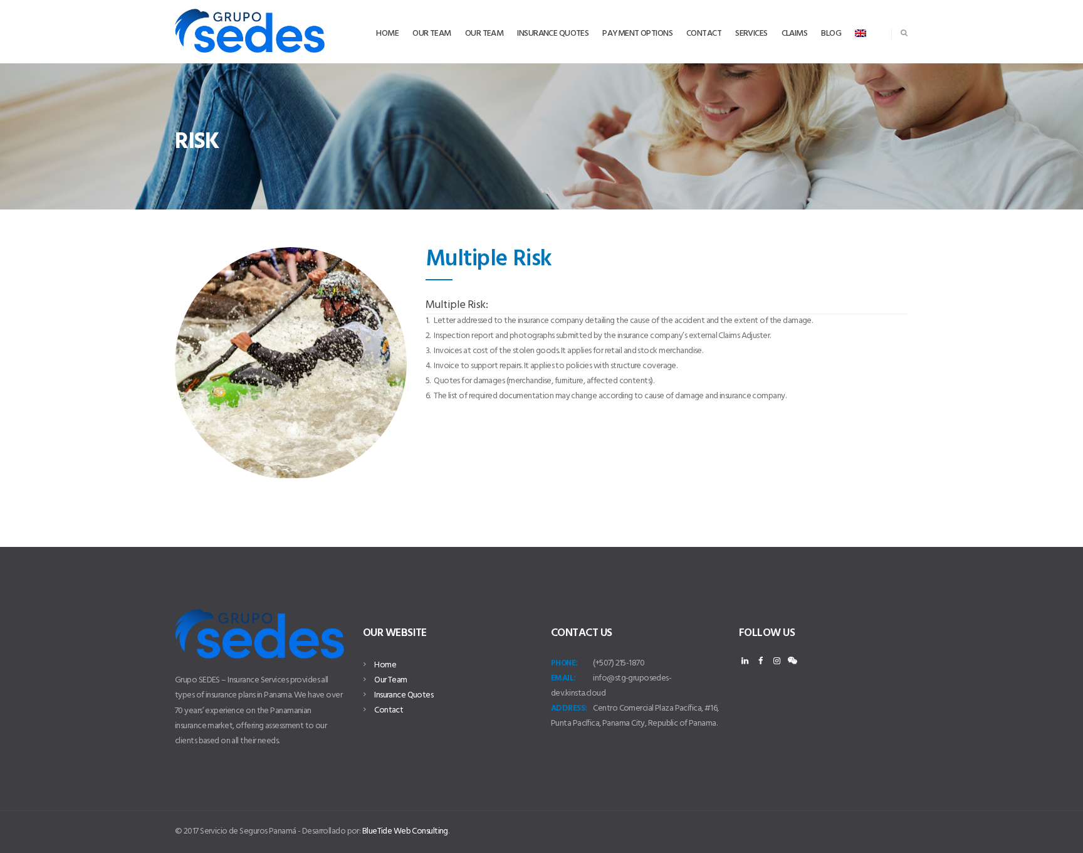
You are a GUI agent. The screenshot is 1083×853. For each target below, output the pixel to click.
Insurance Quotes (403, 695)
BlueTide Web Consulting (405, 831)
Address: (569, 708)
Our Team (390, 680)
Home (385, 665)
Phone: (564, 663)
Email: (563, 678)
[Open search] (904, 33)
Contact (388, 710)
